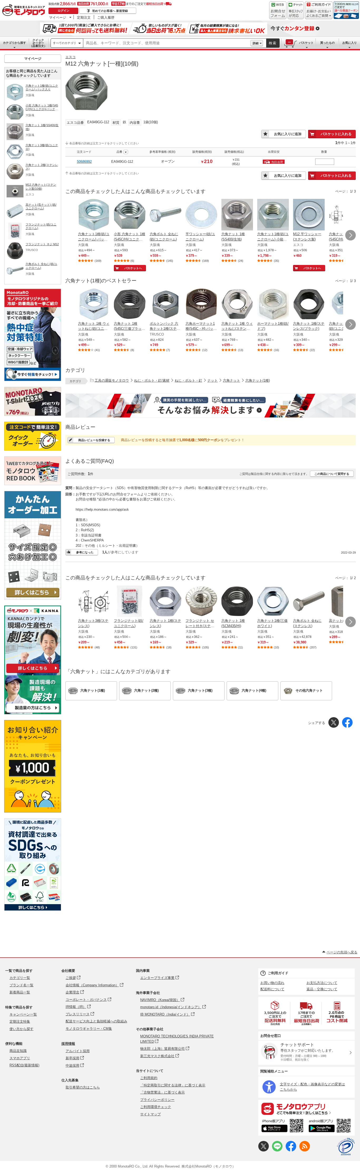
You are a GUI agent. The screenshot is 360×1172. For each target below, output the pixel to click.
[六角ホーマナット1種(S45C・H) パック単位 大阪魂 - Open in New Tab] (201, 304)
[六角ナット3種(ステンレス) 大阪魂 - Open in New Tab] (94, 601)
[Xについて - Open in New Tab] (263, 1150)
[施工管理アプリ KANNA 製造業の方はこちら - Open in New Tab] (32, 713)
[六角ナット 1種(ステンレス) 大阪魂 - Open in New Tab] (165, 601)
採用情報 (68, 1044)
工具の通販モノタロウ (112, 380)
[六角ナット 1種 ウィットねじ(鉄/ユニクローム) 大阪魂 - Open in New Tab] (94, 304)
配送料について (272, 989)
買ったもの (327, 42)
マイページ (57, 17)
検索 (273, 43)
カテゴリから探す (14, 42)
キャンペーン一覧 (23, 1014)
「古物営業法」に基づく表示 (162, 1092)
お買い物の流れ (272, 983)
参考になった (85, 552)
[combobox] (166, 43)
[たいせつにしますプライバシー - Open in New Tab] (346, 1147)
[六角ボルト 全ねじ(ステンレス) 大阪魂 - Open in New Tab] (309, 601)
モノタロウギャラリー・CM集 (89, 1029)
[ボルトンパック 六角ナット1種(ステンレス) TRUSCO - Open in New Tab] (165, 304)
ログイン (63, 10)
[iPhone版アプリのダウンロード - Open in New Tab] (282, 1126)
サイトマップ (150, 1114)
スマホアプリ (19, 1058)
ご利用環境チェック (155, 1107)
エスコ (70, 57)
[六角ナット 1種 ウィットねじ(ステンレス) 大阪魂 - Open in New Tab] (237, 304)
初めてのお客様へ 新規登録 (110, 10)
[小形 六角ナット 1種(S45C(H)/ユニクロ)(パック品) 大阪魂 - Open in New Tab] (129, 215)
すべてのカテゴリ (64, 43)
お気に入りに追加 (287, 134)
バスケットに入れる (336, 134)
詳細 (256, 43)
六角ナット (231, 380)
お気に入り (349, 42)
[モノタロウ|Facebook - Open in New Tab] (291, 1150)
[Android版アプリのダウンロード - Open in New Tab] (331, 1126)
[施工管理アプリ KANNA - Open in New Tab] (32, 673)
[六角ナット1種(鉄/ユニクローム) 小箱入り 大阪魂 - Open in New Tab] (273, 215)
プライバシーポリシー (157, 1100)
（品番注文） (38, 42)
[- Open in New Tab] (275, 1013)
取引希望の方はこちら (83, 1087)
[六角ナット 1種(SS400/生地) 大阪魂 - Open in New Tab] (237, 215)
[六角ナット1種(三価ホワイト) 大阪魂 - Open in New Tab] (273, 601)
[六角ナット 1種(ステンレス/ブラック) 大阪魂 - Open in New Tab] (309, 304)
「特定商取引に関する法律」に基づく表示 (172, 1085)
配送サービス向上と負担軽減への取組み (96, 1021)
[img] (24, 10)
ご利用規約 (148, 1078)
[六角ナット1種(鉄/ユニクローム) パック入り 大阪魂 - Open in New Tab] (94, 215)
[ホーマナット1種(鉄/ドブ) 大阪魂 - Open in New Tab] (273, 304)
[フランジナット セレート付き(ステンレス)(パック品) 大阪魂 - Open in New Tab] (201, 601)
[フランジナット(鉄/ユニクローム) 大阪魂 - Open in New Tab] (129, 601)
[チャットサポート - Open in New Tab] (296, 10)
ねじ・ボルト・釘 (188, 380)
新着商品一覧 (19, 992)
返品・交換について (322, 989)
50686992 (84, 162)
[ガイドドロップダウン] (319, 13)
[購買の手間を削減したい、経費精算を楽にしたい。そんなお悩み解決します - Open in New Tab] (210, 405)
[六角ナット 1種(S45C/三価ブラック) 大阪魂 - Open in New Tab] (129, 304)
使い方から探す (21, 1029)
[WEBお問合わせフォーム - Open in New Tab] (277, 10)
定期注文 (84, 17)
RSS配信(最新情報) (24, 1065)
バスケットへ (133, 268)
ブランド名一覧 (21, 985)
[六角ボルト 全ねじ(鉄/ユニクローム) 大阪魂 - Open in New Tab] (165, 215)
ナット (212, 380)
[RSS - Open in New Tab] (304, 1150)
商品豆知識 (18, 1051)
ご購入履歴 (105, 17)
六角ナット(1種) (257, 380)
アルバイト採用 (78, 1051)
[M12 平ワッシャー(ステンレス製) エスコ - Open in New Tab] (309, 215)
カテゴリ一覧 (19, 978)
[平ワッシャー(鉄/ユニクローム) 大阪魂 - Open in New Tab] (201, 215)
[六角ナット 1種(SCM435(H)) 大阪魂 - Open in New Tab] (237, 601)
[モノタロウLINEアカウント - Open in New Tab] (277, 1150)
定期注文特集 (19, 1021)
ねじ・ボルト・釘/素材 (151, 380)
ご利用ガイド (278, 973)
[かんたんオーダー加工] (32, 598)
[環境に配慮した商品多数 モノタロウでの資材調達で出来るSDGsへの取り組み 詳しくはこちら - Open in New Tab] (32, 909)
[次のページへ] (350, 235)
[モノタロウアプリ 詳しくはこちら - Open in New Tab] (306, 1108)
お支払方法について (322, 983)
